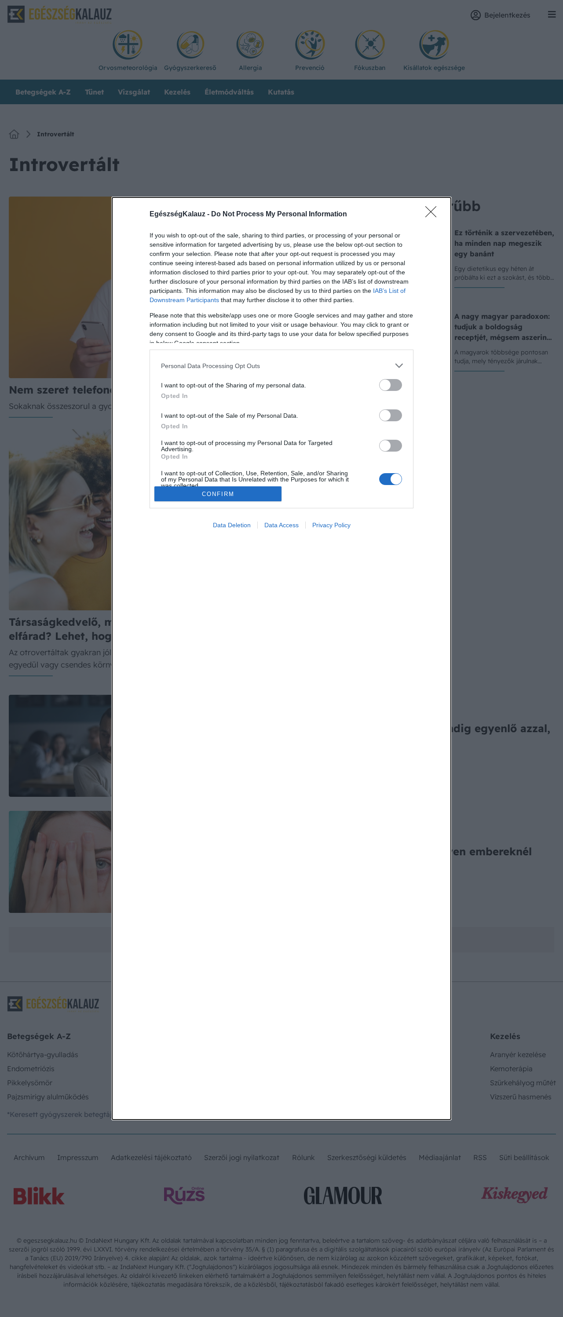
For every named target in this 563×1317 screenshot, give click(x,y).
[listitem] (281, 365)
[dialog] (281, 658)
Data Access (281, 525)
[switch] (390, 385)
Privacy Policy (331, 525)
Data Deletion (232, 525)
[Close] (433, 214)
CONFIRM (218, 494)
